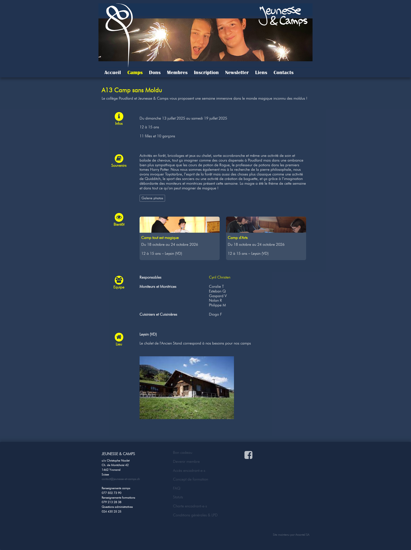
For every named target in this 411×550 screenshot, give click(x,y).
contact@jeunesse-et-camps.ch (121, 479)
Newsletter (237, 72)
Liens (261, 72)
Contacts (283, 72)
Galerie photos (152, 198)
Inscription (206, 72)
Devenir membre (186, 461)
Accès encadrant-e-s (189, 470)
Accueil (112, 72)
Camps (135, 72)
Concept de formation (190, 479)
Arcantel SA (302, 535)
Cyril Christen (219, 277)
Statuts (178, 497)
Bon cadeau (182, 452)
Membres (177, 72)
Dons (155, 72)
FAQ (176, 488)
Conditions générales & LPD (195, 515)
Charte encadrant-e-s (190, 506)
